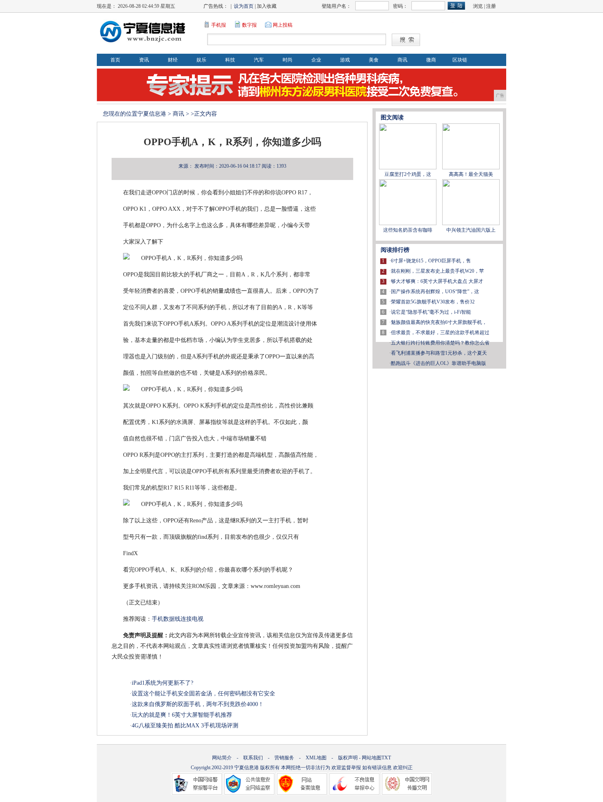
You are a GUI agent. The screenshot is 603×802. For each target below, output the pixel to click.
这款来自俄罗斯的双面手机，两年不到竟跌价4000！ (198, 704)
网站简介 (222, 758)
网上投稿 (282, 25)
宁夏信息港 (151, 114)
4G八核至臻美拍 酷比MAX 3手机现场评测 (185, 725)
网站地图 (371, 758)
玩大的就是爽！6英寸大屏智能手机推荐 (182, 715)
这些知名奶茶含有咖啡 (407, 230)
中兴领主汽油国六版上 (471, 230)
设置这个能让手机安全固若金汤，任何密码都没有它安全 (203, 693)
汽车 (259, 60)
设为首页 (244, 6)
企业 (316, 60)
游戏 (345, 60)
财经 (173, 60)
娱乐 (201, 60)
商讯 (402, 60)
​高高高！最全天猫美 (471, 174)
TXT (386, 758)
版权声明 (348, 758)
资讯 (144, 60)
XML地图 (316, 758)
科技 (230, 60)
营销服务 (284, 758)
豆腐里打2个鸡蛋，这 (407, 174)
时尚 (287, 60)
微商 (431, 60)
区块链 (459, 60)
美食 (374, 60)
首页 (115, 60)
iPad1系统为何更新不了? (162, 683)
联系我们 (253, 758)
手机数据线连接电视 (177, 619)
